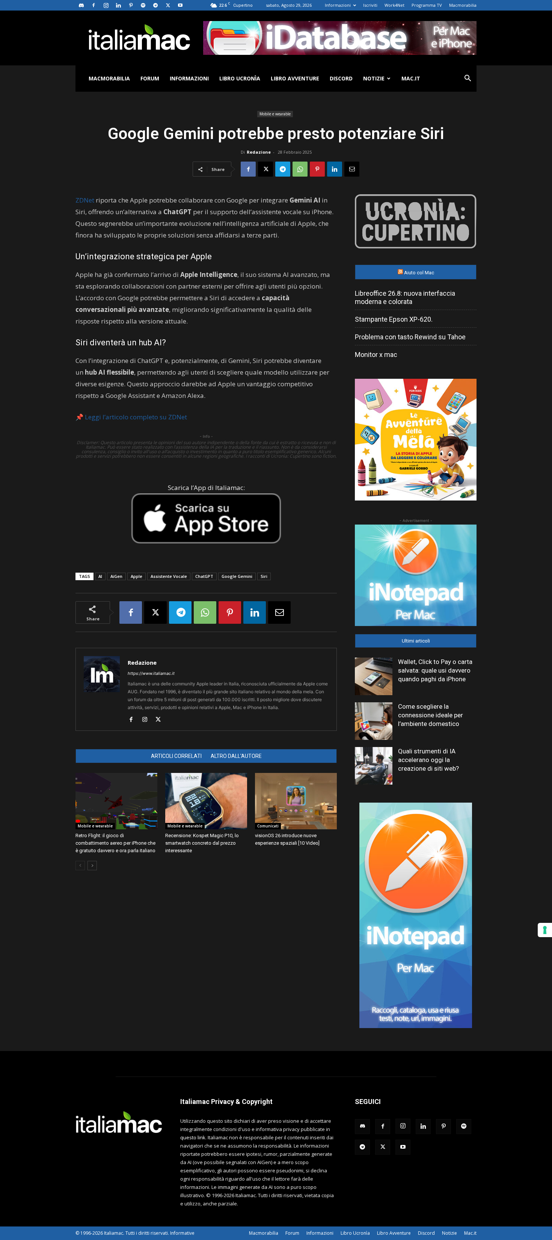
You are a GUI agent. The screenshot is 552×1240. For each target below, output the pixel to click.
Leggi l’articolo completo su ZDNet (136, 417)
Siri (264, 576)
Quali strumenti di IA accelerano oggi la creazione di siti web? (428, 759)
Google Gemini (237, 576)
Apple (136, 576)
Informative (182, 1233)
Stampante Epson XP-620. (394, 319)
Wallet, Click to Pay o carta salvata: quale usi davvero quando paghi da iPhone (435, 670)
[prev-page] (80, 865)
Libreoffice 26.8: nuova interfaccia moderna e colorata (405, 297)
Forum (149, 78)
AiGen (116, 576)
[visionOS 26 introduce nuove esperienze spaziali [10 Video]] (296, 801)
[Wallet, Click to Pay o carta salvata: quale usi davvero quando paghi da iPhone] (373, 676)
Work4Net (394, 5)
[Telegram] (155, 5)
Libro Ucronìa (239, 78)
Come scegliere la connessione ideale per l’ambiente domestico (430, 715)
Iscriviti (370, 5)
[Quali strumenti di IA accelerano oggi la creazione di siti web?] (373, 766)
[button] (467, 79)
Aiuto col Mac (419, 272)
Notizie (374, 78)
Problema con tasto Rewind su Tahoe (410, 337)
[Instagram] (106, 5)
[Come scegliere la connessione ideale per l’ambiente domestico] (373, 721)
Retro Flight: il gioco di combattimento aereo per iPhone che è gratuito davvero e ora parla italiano (115, 843)
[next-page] (92, 865)
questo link (192, 1137)
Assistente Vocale (169, 576)
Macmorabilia (463, 5)
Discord (341, 78)
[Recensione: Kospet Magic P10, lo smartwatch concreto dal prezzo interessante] (206, 801)
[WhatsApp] (300, 169)
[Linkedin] (118, 5)
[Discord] (81, 5)
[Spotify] (143, 5)
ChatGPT (204, 576)
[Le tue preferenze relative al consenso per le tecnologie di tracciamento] (545, 930)
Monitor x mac (376, 354)
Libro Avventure (295, 78)
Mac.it (410, 78)
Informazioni (338, 5)
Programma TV (427, 5)
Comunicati (268, 826)
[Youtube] (180, 5)
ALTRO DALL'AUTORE (236, 756)
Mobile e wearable (275, 113)
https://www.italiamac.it (151, 673)
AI (100, 576)
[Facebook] (93, 5)
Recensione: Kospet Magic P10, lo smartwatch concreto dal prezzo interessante (202, 843)
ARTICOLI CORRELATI (176, 756)
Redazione (259, 152)
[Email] (351, 169)
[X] (167, 5)
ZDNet (84, 200)
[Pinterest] (130, 5)
